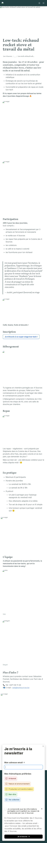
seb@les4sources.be (20, 688)
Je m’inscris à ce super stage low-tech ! (21, 337)
